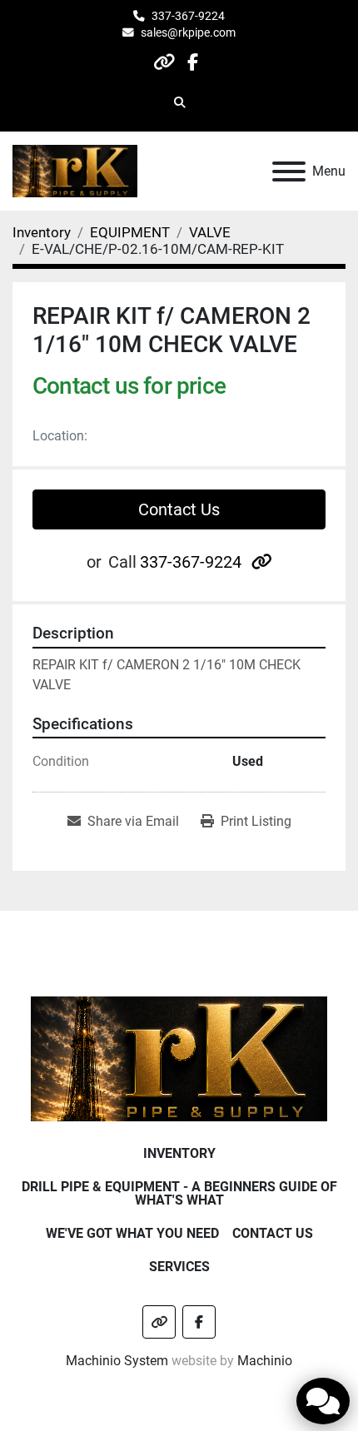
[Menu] (289, 171)
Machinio (264, 1361)
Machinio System (117, 1361)
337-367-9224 (188, 15)
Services (179, 1266)
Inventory (179, 1153)
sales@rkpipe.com (188, 32)
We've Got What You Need (132, 1233)
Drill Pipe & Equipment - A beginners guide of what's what (179, 1193)
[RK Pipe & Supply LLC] (179, 1058)
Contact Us (179, 509)
